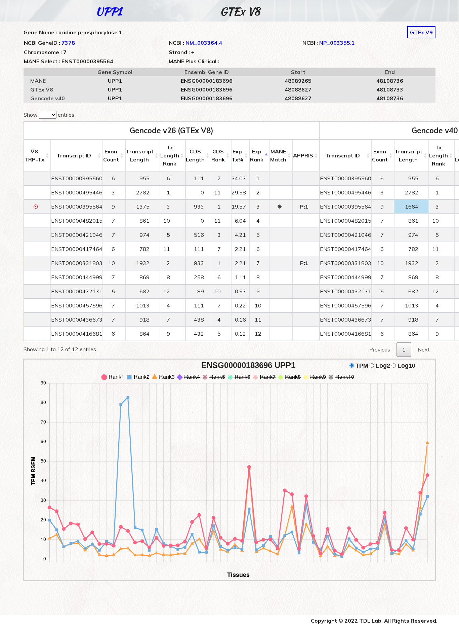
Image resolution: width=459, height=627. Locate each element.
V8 (34, 155)
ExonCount (111, 155)
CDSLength (195, 155)
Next (424, 349)
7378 (68, 42)
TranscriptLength (140, 155)
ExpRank (256, 155)
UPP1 (109, 11)
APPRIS (303, 155)
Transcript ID (73, 155)
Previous (379, 349)
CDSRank (218, 155)
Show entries (49, 114)
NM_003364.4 (203, 42)
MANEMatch (278, 155)
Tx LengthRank (169, 155)
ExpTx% (237, 155)
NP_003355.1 (337, 42)
